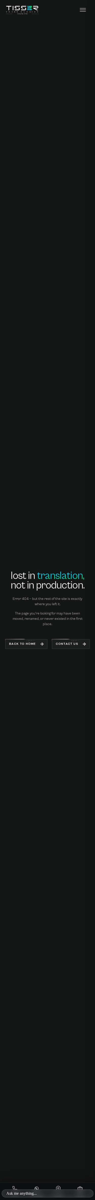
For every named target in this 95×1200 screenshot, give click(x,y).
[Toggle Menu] (83, 10)
